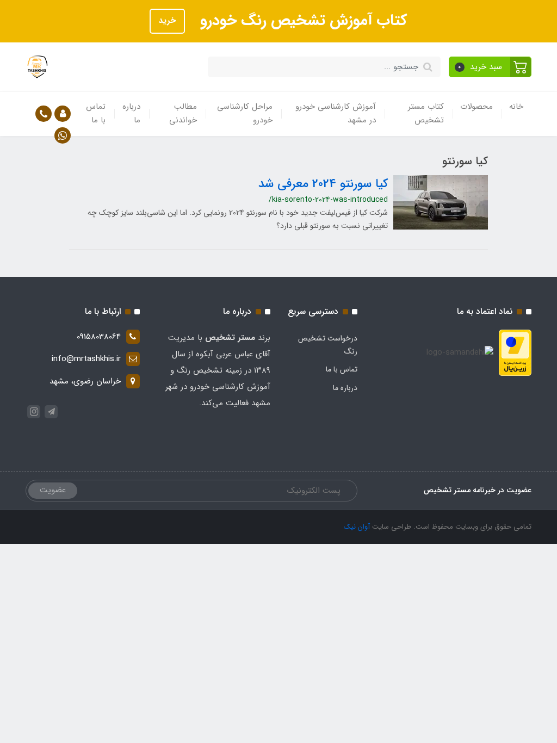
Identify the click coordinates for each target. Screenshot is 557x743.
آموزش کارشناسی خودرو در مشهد (335, 113)
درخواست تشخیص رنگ (327, 344)
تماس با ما (96, 113)
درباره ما (131, 113)
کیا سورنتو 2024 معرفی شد (323, 184)
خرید (167, 20)
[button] (490, 67)
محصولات (476, 106)
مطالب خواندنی (183, 113)
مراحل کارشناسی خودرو (245, 113)
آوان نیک (357, 527)
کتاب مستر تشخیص (426, 113)
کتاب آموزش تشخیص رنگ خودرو (301, 21)
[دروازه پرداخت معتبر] (515, 352)
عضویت (53, 490)
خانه (516, 106)
